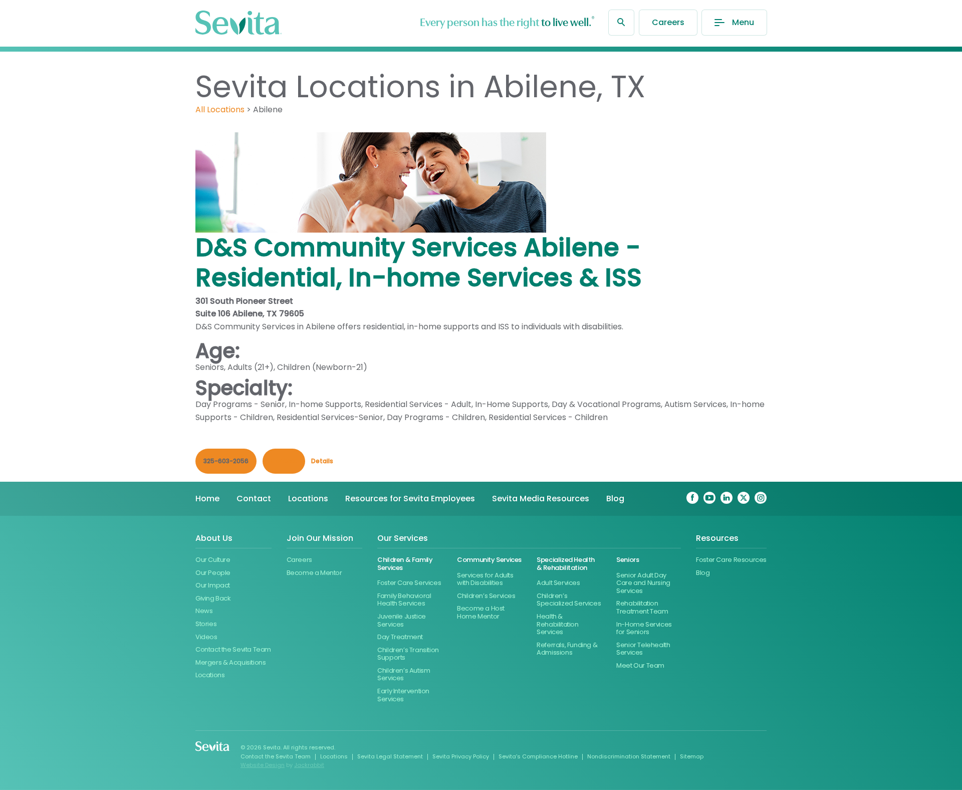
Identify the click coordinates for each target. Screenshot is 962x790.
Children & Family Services (404, 563)
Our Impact (212, 585)
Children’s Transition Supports (408, 654)
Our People (212, 572)
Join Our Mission (320, 538)
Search (621, 22)
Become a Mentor (314, 572)
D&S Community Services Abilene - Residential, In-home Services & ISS (418, 262)
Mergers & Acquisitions (230, 662)
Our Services (402, 538)
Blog (615, 498)
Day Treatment (400, 637)
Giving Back (213, 598)
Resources (717, 538)
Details (322, 461)
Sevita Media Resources (540, 498)
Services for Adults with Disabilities (485, 579)
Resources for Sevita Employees (410, 498)
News (203, 611)
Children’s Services (486, 596)
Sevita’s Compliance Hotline (538, 756)
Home (207, 498)
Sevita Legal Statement (390, 756)
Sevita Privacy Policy (460, 756)
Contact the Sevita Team (233, 649)
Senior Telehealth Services (643, 649)
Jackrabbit (309, 765)
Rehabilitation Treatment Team (642, 607)
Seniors (627, 559)
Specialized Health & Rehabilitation (566, 563)
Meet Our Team (640, 665)
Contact (253, 498)
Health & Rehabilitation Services (558, 624)
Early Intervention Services (403, 695)
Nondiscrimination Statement (628, 756)
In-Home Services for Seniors (644, 628)
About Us (213, 538)
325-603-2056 (226, 461)
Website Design (263, 765)
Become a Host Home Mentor (481, 612)
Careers (668, 22)
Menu (743, 22)
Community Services (489, 559)
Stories (205, 624)
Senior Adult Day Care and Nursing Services (643, 583)
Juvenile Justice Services (401, 620)
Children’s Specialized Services (569, 600)
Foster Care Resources (731, 559)
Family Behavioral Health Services (404, 600)
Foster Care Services (409, 582)
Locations (308, 498)
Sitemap (691, 756)
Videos (206, 637)
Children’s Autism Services (403, 674)
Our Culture (212, 559)
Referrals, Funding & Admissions (567, 649)
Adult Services (558, 582)
